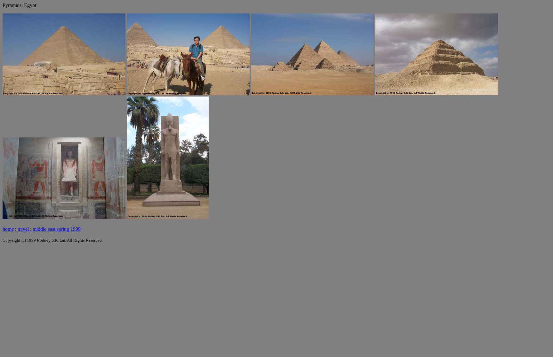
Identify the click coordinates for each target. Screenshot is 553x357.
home (8, 229)
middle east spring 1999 (57, 229)
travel (23, 229)
